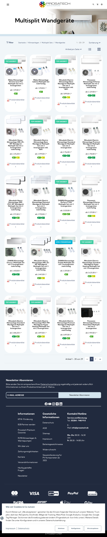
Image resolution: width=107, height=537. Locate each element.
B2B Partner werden (26, 424)
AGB (45, 428)
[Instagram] (53, 404)
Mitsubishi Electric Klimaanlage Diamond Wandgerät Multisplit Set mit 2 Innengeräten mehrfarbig (41, 205)
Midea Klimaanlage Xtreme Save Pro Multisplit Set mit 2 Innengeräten (15, 83)
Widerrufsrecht (49, 449)
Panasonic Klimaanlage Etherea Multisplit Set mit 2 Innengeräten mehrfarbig (91, 83)
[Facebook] (46, 404)
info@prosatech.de (80, 428)
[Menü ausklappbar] (8, 4)
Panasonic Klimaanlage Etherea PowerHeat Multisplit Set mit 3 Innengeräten (91, 324)
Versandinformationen (28, 462)
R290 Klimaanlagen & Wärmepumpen (27, 439)
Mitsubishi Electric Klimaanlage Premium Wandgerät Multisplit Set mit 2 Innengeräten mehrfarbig (91, 144)
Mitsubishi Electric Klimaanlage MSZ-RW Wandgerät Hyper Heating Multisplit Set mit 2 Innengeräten (41, 324)
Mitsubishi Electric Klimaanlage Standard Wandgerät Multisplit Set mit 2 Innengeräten (66, 144)
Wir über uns (23, 446)
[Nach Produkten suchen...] (93, 4)
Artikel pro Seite (72, 49)
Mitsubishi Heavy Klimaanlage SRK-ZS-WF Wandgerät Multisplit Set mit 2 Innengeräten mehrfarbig (15, 144)
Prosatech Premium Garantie (26, 431)
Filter (10, 42)
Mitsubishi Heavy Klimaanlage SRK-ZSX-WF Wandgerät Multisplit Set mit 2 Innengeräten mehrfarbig (15, 205)
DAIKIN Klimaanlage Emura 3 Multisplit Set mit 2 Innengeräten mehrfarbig (15, 263)
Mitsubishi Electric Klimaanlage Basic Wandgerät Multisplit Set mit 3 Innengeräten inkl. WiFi (40, 144)
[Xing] (57, 404)
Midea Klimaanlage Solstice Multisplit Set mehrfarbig (40, 82)
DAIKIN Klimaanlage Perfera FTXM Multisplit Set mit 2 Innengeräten (66, 203)
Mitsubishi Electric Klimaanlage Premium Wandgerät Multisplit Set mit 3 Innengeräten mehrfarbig (66, 325)
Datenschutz (23, 528)
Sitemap (46, 433)
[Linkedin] (60, 404)
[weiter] (100, 359)
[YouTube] (49, 404)
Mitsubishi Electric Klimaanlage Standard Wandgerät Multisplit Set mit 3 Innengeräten (16, 324)
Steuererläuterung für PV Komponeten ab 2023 (52, 458)
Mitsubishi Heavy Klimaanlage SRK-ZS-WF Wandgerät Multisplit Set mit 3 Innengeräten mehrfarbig (41, 265)
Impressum (10, 528)
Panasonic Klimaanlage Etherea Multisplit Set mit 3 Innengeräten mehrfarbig (91, 204)
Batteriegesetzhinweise (53, 444)
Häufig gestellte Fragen (25, 469)
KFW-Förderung (25, 419)
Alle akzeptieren (92, 528)
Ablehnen (61, 528)
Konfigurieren (75, 528)
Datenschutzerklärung (50, 384)
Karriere (21, 457)
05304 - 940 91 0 (78, 420)
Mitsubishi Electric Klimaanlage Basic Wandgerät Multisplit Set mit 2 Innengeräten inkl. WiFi (66, 84)
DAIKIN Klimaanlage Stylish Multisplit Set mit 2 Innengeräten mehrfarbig (66, 263)
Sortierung (93, 42)
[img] (16, 94)
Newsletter (22, 476)
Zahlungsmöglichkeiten (28, 451)
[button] (89, 49)
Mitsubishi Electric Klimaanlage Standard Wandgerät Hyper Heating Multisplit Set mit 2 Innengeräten (91, 264)
